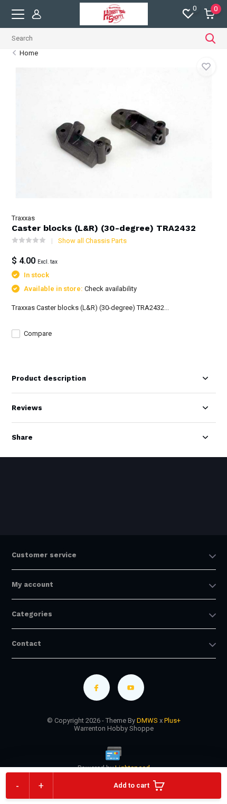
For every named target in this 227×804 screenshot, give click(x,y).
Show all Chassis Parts (92, 241)
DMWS (147, 720)
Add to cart (131, 785)
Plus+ (172, 720)
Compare (38, 333)
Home (29, 53)
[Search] (210, 38)
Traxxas (23, 218)
